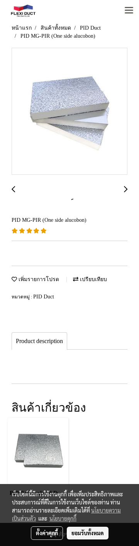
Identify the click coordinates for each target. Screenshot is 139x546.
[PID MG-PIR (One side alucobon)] (69, 111)
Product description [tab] (39, 341)
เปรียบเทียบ (92, 279)
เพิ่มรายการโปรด (38, 279)
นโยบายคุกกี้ (62, 518)
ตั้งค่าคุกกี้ (47, 532)
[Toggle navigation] (128, 10)
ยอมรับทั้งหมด (87, 532)
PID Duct (43, 297)
